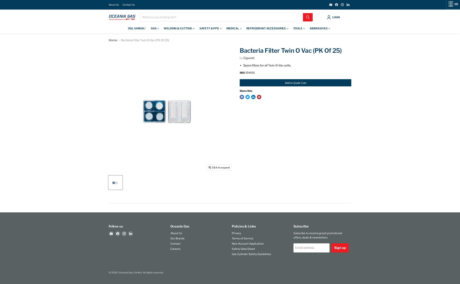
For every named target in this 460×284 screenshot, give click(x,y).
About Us (114, 4)
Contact (175, 243)
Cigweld (248, 58)
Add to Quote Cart (295, 82)
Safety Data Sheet (243, 249)
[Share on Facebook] (242, 97)
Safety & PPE (209, 28)
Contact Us (129, 4)
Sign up (340, 248)
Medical (233, 28)
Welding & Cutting (178, 28)
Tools (298, 28)
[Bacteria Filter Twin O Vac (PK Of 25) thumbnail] (115, 182)
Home (113, 40)
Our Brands (177, 238)
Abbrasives (319, 28)
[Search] (308, 17)
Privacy (236, 233)
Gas (154, 28)
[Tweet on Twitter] (247, 97)
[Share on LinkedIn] (253, 97)
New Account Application (248, 243)
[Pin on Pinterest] (259, 97)
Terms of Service (242, 238)
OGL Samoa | (136, 28)
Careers (175, 249)
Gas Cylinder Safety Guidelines (251, 254)
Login (336, 17)
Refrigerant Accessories (266, 28)
